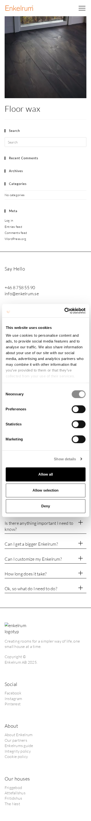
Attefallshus (15, 792)
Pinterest (13, 703)
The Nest (13, 803)
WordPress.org (15, 239)
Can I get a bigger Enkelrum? (31, 544)
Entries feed (13, 227)
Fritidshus (13, 798)
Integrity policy (18, 751)
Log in (9, 220)
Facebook (13, 693)
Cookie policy (16, 756)
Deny (45, 506)
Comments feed (16, 233)
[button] (82, 8)
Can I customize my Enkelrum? (33, 559)
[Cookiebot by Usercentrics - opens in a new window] (64, 311)
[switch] (78, 409)
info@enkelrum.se (22, 293)
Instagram (13, 698)
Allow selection (45, 490)
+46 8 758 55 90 (20, 287)
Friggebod (13, 787)
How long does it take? (26, 573)
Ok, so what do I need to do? (31, 588)
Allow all (45, 474)
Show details (65, 459)
